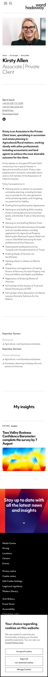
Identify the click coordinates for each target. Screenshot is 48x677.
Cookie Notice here (14, 643)
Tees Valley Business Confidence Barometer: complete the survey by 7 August (19, 438)
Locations (7, 554)
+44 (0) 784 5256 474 (12, 107)
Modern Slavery (10, 591)
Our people (14, 55)
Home (4, 55)
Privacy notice (9, 571)
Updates (14, 426)
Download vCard (10, 114)
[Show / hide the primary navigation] (5, 3)
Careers (6, 558)
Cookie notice (9, 576)
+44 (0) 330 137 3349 (12, 103)
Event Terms (8, 604)
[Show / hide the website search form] (10, 3)
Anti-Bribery (8, 599)
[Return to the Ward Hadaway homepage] (36, 6)
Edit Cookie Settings (12, 581)
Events (5, 564)
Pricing (5, 548)
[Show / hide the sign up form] (24, 523)
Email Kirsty (8, 110)
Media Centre (9, 543)
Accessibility (8, 609)
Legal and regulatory (12, 586)
